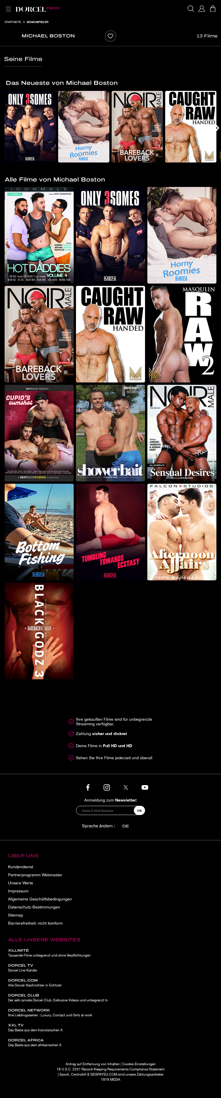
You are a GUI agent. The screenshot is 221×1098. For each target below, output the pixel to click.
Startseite (13, 22)
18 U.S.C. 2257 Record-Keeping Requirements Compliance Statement (111, 1069)
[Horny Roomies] (83, 126)
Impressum (18, 891)
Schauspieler (37, 22)
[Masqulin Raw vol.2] (181, 334)
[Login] (201, 8)
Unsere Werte (20, 883)
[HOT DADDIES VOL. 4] (39, 235)
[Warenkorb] (212, 8)
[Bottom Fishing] (39, 532)
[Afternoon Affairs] (181, 532)
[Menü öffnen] (7, 5)
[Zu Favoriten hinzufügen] (110, 36)
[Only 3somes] (30, 126)
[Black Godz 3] (39, 631)
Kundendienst (20, 866)
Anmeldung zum (110, 799)
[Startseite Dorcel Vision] (37, 8)
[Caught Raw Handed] (190, 126)
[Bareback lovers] (137, 126)
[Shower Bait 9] (110, 433)
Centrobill (78, 1074)
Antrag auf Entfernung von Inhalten (93, 1064)
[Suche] (190, 8)
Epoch (64, 1074)
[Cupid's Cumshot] (39, 433)
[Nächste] (216, 128)
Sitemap (15, 915)
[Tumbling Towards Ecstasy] (110, 532)
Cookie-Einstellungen (139, 1064)
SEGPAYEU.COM (103, 1074)
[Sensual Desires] (181, 433)
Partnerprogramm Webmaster (35, 875)
